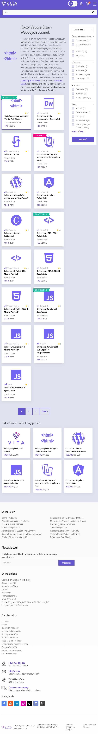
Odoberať (66, 563)
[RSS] (42, 703)
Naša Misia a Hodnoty (12, 641)
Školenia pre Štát (9, 583)
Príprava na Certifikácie (60, 537)
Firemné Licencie (9, 596)
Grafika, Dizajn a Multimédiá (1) (83, 126)
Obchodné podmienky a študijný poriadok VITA (47, 725)
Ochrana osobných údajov (70, 727)
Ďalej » (45, 411)
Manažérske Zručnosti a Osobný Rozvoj (68, 521)
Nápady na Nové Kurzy (12, 650)
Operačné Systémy (58, 527)
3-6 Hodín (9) (81, 70)
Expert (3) (80, 55)
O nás (4, 624)
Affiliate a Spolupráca (11, 631)
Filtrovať (83, 139)
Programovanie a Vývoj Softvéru (64, 531)
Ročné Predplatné (9, 518)
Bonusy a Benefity (10, 634)
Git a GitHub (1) (83, 120)
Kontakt (5, 621)
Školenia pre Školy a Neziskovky (16, 580)
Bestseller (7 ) (82, 89)
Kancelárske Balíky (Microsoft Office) (66, 518)
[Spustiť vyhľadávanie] (94, 12)
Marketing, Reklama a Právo (62, 524)
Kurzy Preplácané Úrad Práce (15, 605)
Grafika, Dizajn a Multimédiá (14, 537)
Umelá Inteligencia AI (11, 527)
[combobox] (83, 30)
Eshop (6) (80, 116)
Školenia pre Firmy (10, 586)
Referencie (6, 593)
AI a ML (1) (80, 108)
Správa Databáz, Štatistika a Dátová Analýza (21, 534)
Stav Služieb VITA (9, 653)
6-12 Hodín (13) (83, 74)
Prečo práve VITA (9, 647)
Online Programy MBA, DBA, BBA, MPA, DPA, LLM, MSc (26, 602)
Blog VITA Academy (10, 628)
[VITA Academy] (6, 727)
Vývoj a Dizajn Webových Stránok (65, 534)
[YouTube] (10, 703)
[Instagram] (23, 703)
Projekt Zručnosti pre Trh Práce (15, 521)
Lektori (5, 589)
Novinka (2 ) (81, 93)
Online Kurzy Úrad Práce (12, 524)
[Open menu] (95, 4)
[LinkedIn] (16, 703)
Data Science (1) (83, 112)
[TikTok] (29, 703)
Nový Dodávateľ (9, 599)
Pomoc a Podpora (10, 637)
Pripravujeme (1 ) (83, 97)
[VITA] (9, 3)
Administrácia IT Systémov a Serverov (18, 531)
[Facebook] (4, 703)
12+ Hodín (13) (82, 78)
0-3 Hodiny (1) (82, 66)
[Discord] (35, 703)
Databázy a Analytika (30, 80)
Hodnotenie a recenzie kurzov (15, 644)
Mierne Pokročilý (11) (83, 46)
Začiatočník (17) (83, 40)
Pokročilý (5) (81, 51)
